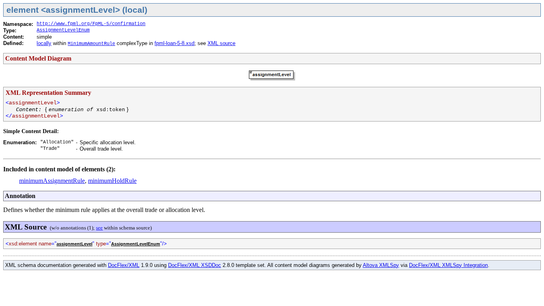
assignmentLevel (74, 243)
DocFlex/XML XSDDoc (194, 265)
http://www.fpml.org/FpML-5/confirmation (91, 24)
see (99, 228)
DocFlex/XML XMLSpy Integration (448, 265)
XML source (221, 43)
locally (44, 43)
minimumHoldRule (112, 180)
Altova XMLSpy (381, 265)
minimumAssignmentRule (52, 180)
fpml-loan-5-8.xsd (174, 43)
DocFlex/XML (123, 265)
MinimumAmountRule (91, 44)
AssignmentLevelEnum (63, 30)
